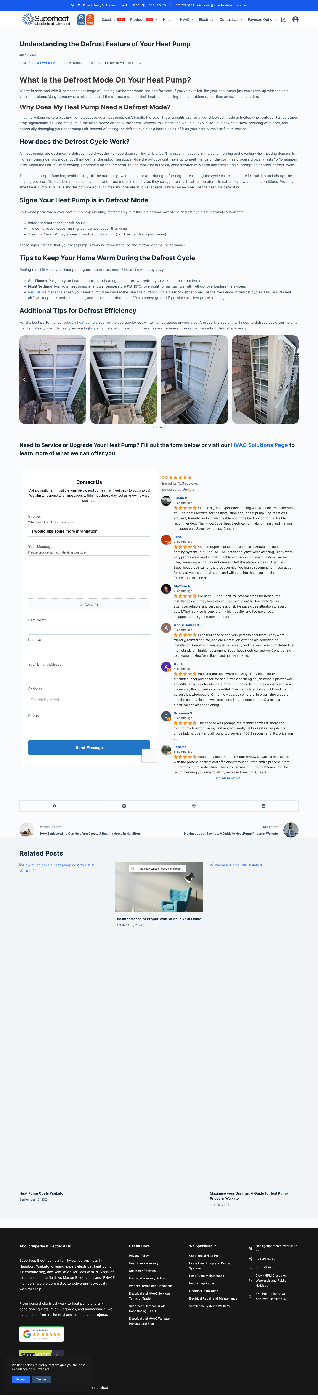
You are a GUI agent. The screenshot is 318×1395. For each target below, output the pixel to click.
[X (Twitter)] (124, 806)
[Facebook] (54, 806)
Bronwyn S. (183, 713)
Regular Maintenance (45, 292)
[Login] (295, 19)
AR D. (178, 664)
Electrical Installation (203, 1291)
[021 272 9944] (170, 5)
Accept (21, 1379)
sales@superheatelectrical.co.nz (225, 5)
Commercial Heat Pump (205, 1255)
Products (141, 19)
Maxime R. (182, 586)
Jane (178, 537)
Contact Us (229, 19)
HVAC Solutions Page (259, 445)
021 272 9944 (185, 5)
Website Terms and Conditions (151, 1286)
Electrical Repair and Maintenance (213, 1298)
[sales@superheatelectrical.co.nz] (199, 5)
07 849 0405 (157, 5)
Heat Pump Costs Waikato (41, 1193)
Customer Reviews (142, 1271)
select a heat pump (79, 322)
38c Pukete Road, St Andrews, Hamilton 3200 (108, 5)
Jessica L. (182, 747)
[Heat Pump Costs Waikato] (63, 1024)
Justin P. (181, 498)
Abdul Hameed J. (188, 625)
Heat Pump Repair (202, 1283)
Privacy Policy (139, 1255)
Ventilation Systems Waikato (209, 1306)
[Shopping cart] (284, 19)
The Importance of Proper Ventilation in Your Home (158, 919)
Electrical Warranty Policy (147, 1278)
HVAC (185, 19)
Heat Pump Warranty (144, 1263)
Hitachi (169, 19)
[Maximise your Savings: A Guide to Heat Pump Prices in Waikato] (254, 1024)
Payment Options (262, 19)
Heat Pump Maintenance (206, 1275)
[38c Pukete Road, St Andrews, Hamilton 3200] (72, 5)
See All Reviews (227, 778)
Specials (113, 19)
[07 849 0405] (144, 5)
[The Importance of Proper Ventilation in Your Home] (159, 887)
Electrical (206, 19)
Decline (42, 1379)
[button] (24, 379)
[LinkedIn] (264, 806)
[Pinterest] (194, 806)
